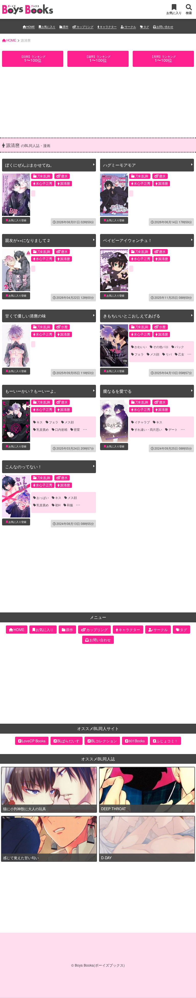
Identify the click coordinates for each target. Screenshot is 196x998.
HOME (30, 26)
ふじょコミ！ (167, 791)
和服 (70, 505)
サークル (130, 26)
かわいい (140, 347)
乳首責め (42, 429)
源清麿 (65, 183)
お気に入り (48, 26)
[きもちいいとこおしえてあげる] (114, 345)
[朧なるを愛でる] (114, 421)
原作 (65, 26)
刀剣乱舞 (43, 176)
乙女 (181, 354)
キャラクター (108, 26)
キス (39, 422)
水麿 (64, 326)
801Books (137, 791)
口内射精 (61, 429)
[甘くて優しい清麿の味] (16, 345)
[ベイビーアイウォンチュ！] (114, 270)
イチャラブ (142, 422)
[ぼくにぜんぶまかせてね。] (16, 195)
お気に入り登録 (17, 220)
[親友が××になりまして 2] (16, 270)
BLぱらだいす (68, 791)
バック (179, 347)
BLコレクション (104, 791)
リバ (169, 354)
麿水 (64, 176)
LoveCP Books (33, 791)
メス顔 (154, 354)
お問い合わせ (164, 26)
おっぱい (42, 497)
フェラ (139, 354)
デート (173, 429)
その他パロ (160, 347)
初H (57, 505)
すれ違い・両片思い (148, 429)
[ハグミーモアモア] (114, 195)
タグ (146, 26)
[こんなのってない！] (16, 496)
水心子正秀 (44, 183)
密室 (77, 429)
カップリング (85, 26)
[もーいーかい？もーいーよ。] (16, 421)
